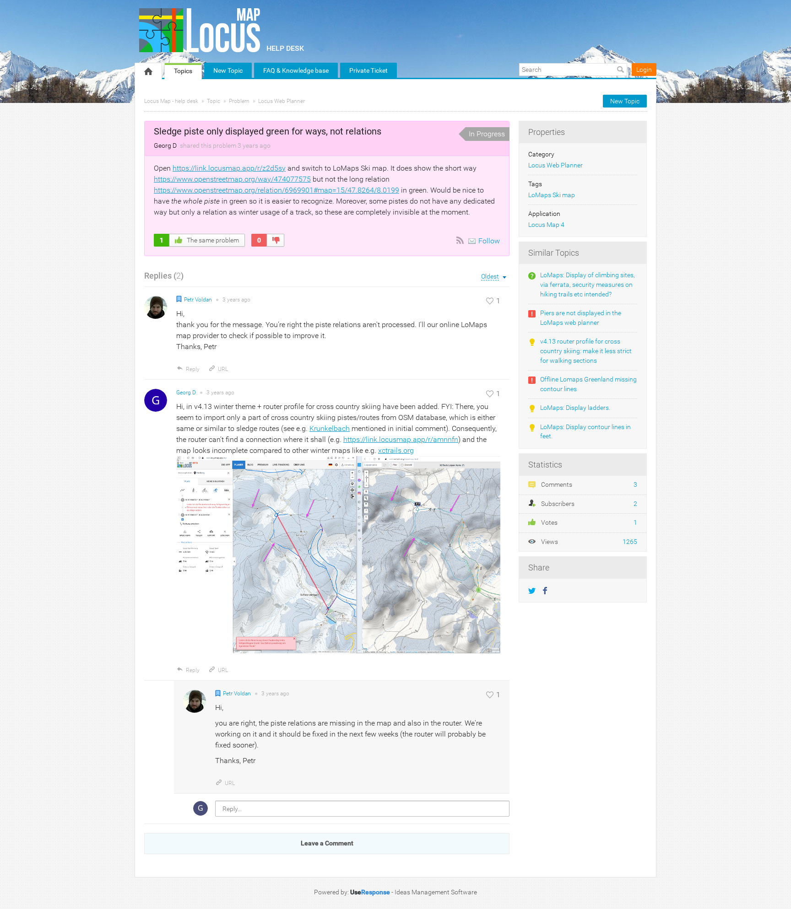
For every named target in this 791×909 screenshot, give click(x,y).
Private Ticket (368, 70)
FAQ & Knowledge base (296, 70)
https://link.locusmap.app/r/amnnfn (400, 439)
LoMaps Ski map (551, 195)
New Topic (228, 70)
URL (223, 369)
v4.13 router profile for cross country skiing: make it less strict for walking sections (586, 351)
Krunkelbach (329, 428)
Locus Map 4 (546, 225)
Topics (183, 71)
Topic (213, 101)
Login (644, 69)
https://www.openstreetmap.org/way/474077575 (232, 179)
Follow (489, 241)
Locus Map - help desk (171, 101)
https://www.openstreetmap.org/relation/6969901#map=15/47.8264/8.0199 (276, 190)
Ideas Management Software (436, 892)
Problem (239, 101)
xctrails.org (396, 450)
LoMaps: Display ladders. (575, 408)
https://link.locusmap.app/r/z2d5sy (229, 168)
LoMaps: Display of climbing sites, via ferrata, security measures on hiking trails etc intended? (587, 284)
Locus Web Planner (281, 101)
